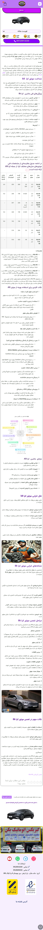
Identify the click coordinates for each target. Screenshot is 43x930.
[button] (40, 4)
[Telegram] (25, 859)
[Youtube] (9, 859)
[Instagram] (33, 859)
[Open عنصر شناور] (40, 927)
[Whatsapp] (17, 859)
